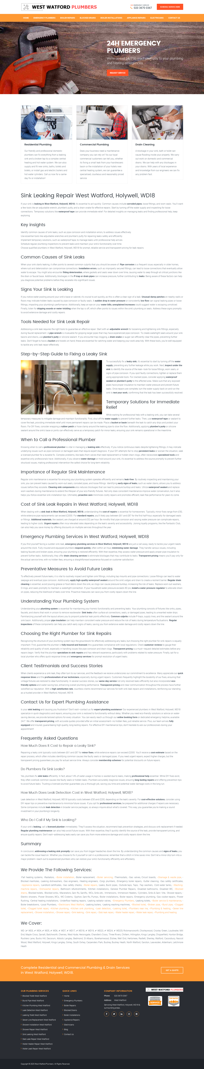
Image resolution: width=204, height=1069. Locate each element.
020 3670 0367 (143, 8)
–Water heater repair (124, 912)
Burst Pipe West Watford (33, 1000)
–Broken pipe (153, 904)
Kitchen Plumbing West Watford (36, 1005)
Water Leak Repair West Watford (36, 1048)
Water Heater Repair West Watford (37, 1044)
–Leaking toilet (119, 908)
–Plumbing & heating (159, 908)
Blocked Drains (88, 17)
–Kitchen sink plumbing (82, 908)
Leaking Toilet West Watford (34, 1015)
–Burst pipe (166, 904)
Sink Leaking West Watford (34, 1034)
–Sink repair (90, 912)
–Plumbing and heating (165, 912)
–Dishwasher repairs (48, 888)
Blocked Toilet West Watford (34, 995)
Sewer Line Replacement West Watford (39, 1019)
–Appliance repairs (30, 885)
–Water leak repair (144, 912)
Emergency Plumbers (44, 17)
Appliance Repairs (136, 17)
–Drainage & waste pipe (169, 877)
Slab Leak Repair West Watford (35, 1039)
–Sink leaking (77, 912)
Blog (66, 1029)
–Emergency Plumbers (123, 900)
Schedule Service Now (170, 7)
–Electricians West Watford (70, 904)
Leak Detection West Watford (35, 1010)
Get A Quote (172, 970)
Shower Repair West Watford (34, 1029)
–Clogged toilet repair (37, 908)
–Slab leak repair (105, 912)
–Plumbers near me (138, 908)
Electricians (157, 17)
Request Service (117, 72)
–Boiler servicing (104, 877)
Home (26, 17)
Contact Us (174, 17)
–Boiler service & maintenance (166, 900)
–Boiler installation (64, 877)
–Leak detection (103, 908)
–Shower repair (62, 912)
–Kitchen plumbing (59, 908)
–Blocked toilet (138, 904)
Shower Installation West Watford (37, 1024)
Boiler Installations (111, 17)
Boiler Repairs (67, 17)
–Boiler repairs (90, 885)
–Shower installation (44, 912)
